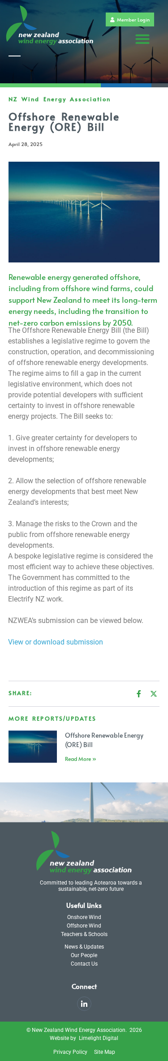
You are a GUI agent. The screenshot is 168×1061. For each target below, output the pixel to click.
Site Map (104, 1052)
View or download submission (55, 642)
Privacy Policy (70, 1052)
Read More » (80, 758)
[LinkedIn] (84, 1004)
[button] (142, 39)
